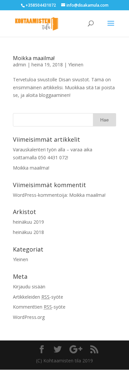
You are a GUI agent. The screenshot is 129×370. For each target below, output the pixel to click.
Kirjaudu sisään (29, 286)
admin (19, 64)
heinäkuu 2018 (28, 232)
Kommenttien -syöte (39, 307)
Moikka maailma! (34, 58)
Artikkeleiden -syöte (38, 297)
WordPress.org (29, 317)
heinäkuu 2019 (28, 222)
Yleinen (75, 64)
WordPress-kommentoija (40, 195)
